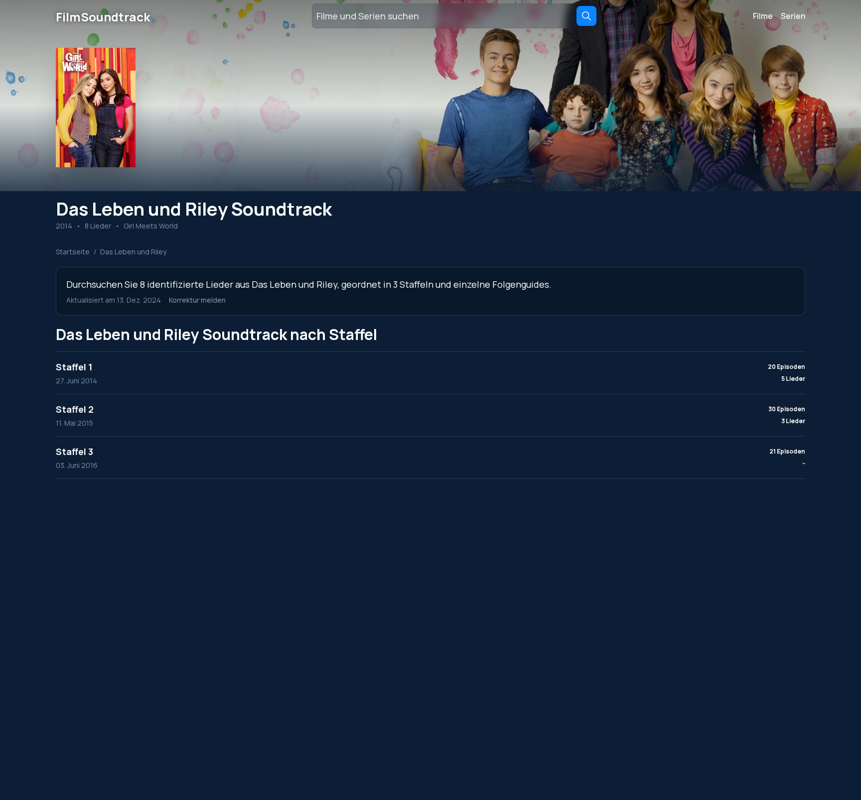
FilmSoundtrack (106, 16)
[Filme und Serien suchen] (586, 16)
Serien (793, 15)
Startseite (73, 251)
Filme (763, 15)
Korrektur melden (197, 300)
